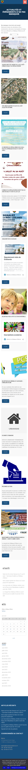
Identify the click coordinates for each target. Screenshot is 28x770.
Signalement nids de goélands (9, 729)
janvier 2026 (5, 656)
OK (4, 767)
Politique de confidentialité (18, 767)
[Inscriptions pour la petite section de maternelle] (14, 301)
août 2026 (5, 648)
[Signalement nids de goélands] (14, 224)
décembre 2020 (6, 686)
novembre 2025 (6, 661)
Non (8, 767)
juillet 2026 (5, 650)
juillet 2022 (5, 675)
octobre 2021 (5, 680)
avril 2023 (4, 669)
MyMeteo (3, 611)
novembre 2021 (6, 677)
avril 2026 (4, 653)
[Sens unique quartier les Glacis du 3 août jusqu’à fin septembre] (14, 91)
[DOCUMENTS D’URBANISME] (14, 420)
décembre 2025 (6, 658)
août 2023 (5, 667)
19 (10, 629)
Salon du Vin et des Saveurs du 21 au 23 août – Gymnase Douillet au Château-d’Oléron (14, 576)
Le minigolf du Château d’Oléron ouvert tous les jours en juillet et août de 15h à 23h (13, 594)
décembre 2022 (6, 672)
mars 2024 (5, 664)
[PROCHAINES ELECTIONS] (14, 471)
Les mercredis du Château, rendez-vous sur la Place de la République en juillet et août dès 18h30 (13, 587)
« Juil (13, 638)
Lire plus (6, 71)
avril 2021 (4, 683)
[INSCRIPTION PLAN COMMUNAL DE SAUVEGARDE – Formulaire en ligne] (14, 366)
